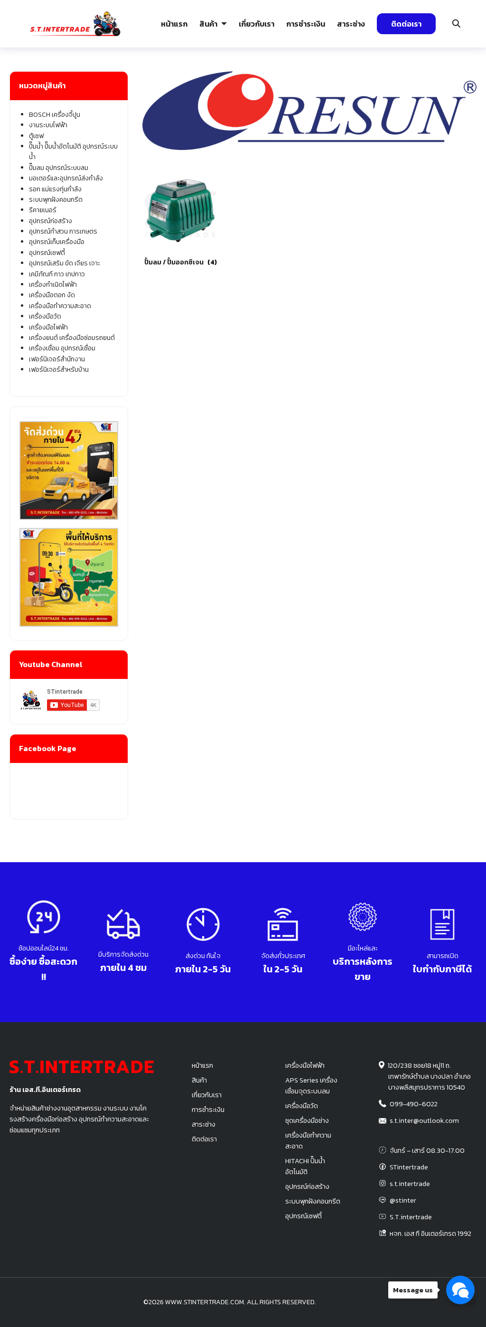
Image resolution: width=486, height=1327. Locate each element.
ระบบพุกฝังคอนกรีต (357, 82)
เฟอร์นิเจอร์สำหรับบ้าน (59, 370)
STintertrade (409, 1167)
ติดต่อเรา (406, 23)
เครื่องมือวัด (45, 316)
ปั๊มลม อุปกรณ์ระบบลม (211, 82)
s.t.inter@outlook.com (424, 1120)
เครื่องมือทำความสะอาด (60, 306)
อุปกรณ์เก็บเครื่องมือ (56, 242)
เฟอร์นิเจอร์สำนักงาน (57, 359)
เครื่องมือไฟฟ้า (48, 327)
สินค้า (208, 23)
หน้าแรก (174, 23)
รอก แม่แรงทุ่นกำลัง (287, 82)
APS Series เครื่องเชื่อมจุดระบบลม (311, 1085)
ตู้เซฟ (36, 136)
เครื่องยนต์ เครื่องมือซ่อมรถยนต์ (72, 338)
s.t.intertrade (410, 1183)
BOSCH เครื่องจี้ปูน (54, 115)
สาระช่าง (351, 23)
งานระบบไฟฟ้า (71, 82)
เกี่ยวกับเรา (256, 23)
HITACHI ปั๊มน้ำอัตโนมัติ (305, 1166)
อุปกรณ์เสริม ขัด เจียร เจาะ (64, 263)
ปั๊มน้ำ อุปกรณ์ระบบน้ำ (140, 82)
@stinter (403, 1200)
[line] (471, 1302)
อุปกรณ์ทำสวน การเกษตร (63, 231)
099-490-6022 (414, 1104)
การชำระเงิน (305, 23)
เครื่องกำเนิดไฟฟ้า (53, 285)
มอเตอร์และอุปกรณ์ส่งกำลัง (66, 178)
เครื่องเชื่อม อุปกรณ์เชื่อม (62, 348)
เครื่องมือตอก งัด (52, 295)
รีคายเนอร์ (42, 210)
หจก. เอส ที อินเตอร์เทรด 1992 (430, 1233)
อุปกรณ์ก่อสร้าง (423, 82)
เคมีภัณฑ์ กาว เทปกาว (57, 274)
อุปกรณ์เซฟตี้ (47, 253)
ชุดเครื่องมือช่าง (307, 1120)
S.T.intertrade (411, 1217)
